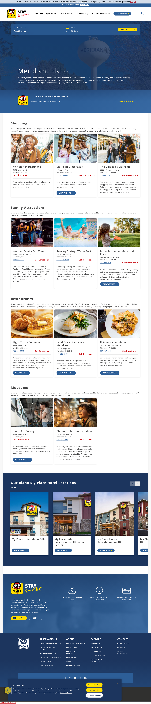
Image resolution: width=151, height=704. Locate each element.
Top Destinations (98, 655)
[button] (137, 483)
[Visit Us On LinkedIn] (85, 678)
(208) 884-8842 (62, 260)
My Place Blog (96, 647)
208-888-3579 (105, 263)
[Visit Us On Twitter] (80, 678)
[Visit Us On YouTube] (75, 678)
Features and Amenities (71, 652)
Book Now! (84, 5)
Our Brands (65, 13)
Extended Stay (82, 13)
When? (72, 27)
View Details (125, 101)
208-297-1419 (105, 351)
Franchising (95, 643)
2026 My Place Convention (96, 660)
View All (14, 487)
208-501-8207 (105, 175)
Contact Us (121, 647)
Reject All (94, 690)
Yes (131, 2)
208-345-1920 (62, 440)
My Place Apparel (73, 665)
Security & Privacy (66, 693)
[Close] (117, 684)
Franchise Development (101, 13)
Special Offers (51, 13)
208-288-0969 (18, 351)
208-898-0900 (18, 260)
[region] (65, 690)
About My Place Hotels (75, 643)
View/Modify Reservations (50, 643)
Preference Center (8, 703)
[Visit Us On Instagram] (70, 678)
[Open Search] (142, 13)
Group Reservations (48, 653)
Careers (69, 661)
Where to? (21, 27)
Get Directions (20, 175)
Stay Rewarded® (46, 665)
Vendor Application (122, 652)
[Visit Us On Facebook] (65, 678)
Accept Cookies (94, 685)
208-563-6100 (62, 354)
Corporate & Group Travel (47, 648)
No (135, 2)
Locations (39, 13)
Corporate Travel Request (50, 657)
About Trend (71, 647)
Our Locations (96, 651)
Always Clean (71, 657)
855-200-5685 (123, 643)
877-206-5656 (62, 175)
